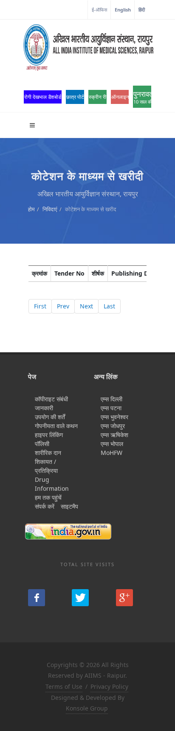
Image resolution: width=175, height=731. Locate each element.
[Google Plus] (124, 597)
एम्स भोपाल (112, 444)
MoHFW (111, 453)
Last (109, 306)
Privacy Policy (109, 686)
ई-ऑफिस (99, 9)
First (40, 306)
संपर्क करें (44, 506)
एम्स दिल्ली (111, 399)
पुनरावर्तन (142, 97)
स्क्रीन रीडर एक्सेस (98, 97)
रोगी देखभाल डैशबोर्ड (42, 97)
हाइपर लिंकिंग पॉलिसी (49, 439)
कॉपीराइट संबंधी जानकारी (51, 403)
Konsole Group (87, 708)
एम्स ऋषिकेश (114, 435)
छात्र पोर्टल (75, 97)
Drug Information (52, 483)
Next (86, 306)
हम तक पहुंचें (48, 497)
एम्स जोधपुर (113, 426)
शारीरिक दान (48, 453)
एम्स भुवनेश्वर (114, 417)
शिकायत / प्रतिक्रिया (46, 466)
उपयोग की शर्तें (50, 417)
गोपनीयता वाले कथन (56, 426)
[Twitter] (80, 597)
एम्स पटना (111, 408)
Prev (63, 306)
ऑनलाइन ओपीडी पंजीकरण (120, 97)
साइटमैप (69, 506)
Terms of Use (63, 686)
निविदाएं (49, 209)
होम (31, 209)
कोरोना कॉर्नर (73, 9)
